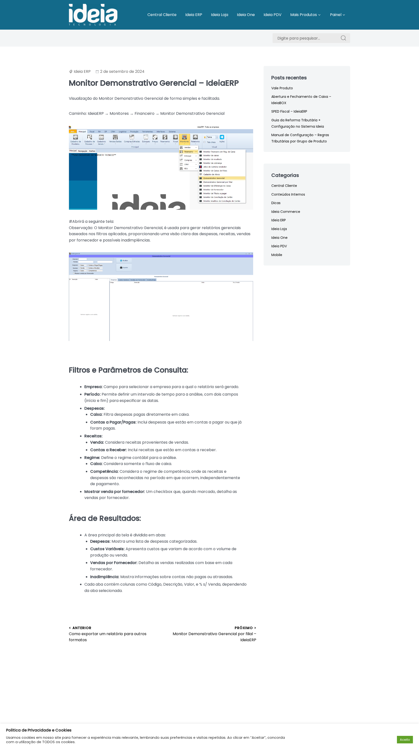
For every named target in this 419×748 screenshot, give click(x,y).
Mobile (276, 254)
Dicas (276, 202)
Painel (335, 14)
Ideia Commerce (285, 211)
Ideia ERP (193, 14)
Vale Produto (282, 88)
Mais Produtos (303, 14)
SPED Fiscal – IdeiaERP (289, 111)
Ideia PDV (273, 14)
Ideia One (246, 14)
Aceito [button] (405, 739)
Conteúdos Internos (288, 194)
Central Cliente (162, 14)
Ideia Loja (219, 14)
